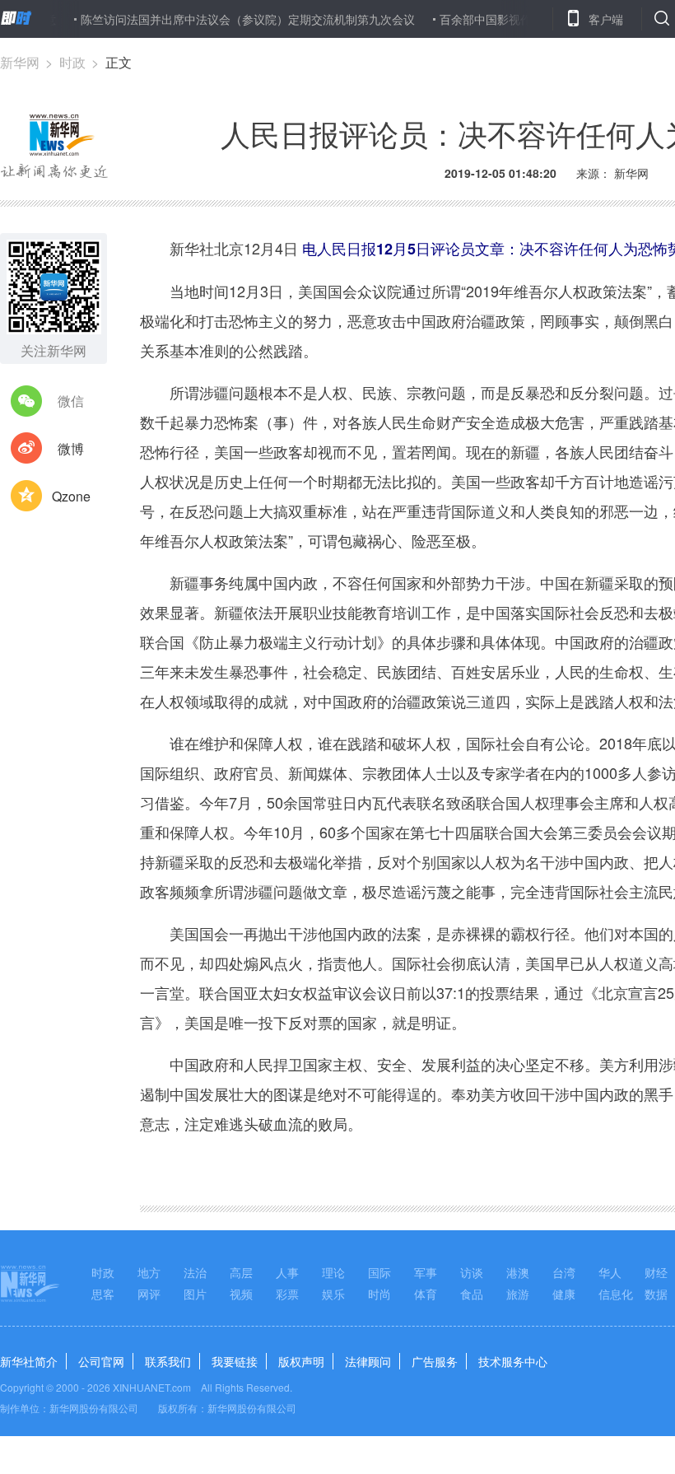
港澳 (517, 1272)
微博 (71, 448)
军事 (425, 1272)
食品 (471, 1293)
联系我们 (168, 1361)
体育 (425, 1293)
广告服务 (435, 1361)
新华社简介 (29, 1361)
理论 (333, 1272)
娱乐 (333, 1293)
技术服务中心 (512, 1361)
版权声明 (301, 1361)
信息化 (615, 1293)
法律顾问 (368, 1361)
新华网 (20, 62)
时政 (72, 62)
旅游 (517, 1293)
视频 (241, 1293)
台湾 (563, 1272)
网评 (149, 1293)
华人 (609, 1272)
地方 (149, 1272)
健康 (563, 1293)
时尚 (379, 1293)
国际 (379, 1272)
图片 (195, 1293)
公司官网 (101, 1361)
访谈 (471, 1272)
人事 (287, 1272)
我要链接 (235, 1361)
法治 (195, 1272)
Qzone (71, 496)
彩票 (287, 1293)
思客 (102, 1293)
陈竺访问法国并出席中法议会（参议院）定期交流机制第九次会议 (227, 19)
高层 (241, 1272)
